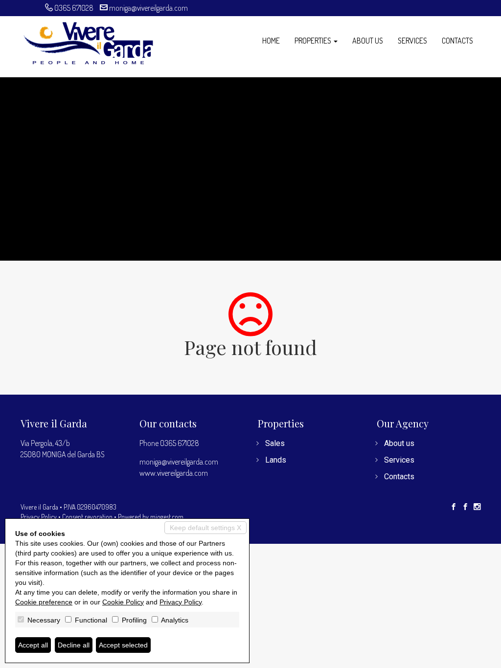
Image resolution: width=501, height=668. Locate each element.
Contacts (457, 40)
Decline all (74, 645)
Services (412, 40)
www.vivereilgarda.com (173, 473)
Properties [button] (314, 40)
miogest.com (166, 516)
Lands (275, 460)
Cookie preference (43, 602)
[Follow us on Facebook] (453, 507)
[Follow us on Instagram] (477, 507)
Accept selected (123, 645)
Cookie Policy (123, 602)
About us (367, 40)
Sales (275, 443)
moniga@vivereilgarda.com (148, 8)
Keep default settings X (205, 528)
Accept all (33, 645)
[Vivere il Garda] (88, 41)
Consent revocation (87, 516)
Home (271, 40)
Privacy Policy (39, 516)
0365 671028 (73, 8)
